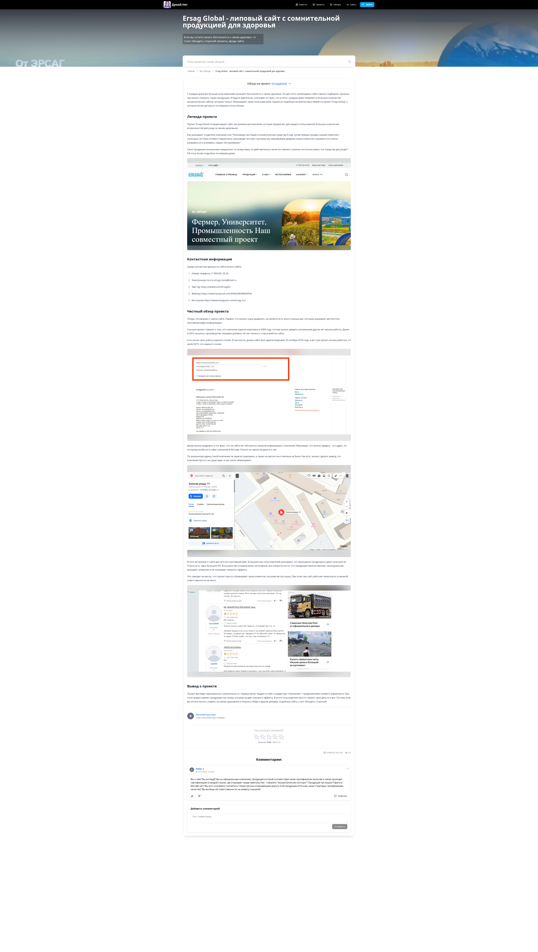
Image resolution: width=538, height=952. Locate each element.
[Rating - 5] (281, 737)
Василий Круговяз (206, 714)
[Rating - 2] (263, 737)
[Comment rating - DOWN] (199, 796)
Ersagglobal (279, 83)
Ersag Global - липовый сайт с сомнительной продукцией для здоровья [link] (250, 71)
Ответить (342, 796)
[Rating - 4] (275, 737)
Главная (191, 71)
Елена (199, 768)
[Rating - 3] (269, 737)
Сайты (353, 4)
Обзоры (337, 4)
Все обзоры (205, 71)
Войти (369, 4)
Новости (303, 4)
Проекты (320, 4)
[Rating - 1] (256, 737)
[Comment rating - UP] (192, 796)
